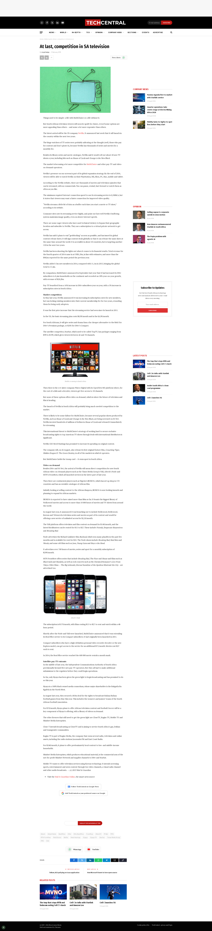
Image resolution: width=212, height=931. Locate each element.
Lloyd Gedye (45, 52)
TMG (42, 841)
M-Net (106, 834)
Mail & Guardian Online (65, 776)
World (63, 32)
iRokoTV (98, 834)
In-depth (76, 32)
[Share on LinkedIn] (46, 57)
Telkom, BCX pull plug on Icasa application (64, 873)
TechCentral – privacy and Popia (162, 925)
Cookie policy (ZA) (143, 925)
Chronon (58, 927)
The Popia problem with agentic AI (156, 237)
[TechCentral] (106, 23)
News (51, 32)
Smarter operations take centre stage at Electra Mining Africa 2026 (159, 110)
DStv (69, 834)
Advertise (158, 32)
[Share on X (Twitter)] (42, 57)
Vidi (47, 841)
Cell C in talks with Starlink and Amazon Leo (81, 903)
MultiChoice (92, 164)
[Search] (171, 32)
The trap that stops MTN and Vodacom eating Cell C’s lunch (53, 903)
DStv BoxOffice (79, 834)
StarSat (102, 837)
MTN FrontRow (46, 837)
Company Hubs (115, 32)
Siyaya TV (93, 837)
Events (145, 32)
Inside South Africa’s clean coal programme (157, 386)
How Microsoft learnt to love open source (102, 873)
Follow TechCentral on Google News (85, 787)
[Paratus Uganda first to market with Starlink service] (139, 97)
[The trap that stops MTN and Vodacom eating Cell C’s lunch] (53, 892)
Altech (43, 834)
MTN (112, 834)
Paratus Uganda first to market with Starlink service (159, 96)
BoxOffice (62, 834)
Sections (132, 32)
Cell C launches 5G (108, 902)
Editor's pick (48, 39)
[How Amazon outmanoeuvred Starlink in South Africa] (139, 227)
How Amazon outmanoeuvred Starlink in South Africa (159, 225)
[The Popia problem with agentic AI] (139, 239)
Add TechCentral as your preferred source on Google (85, 793)
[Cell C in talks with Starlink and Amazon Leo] (83, 892)
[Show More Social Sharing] (51, 57)
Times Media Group (113, 837)
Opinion (98, 32)
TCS (88, 32)
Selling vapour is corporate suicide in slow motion (158, 213)
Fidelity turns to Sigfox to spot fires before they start (159, 123)
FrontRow (89, 834)
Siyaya (85, 837)
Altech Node (52, 834)
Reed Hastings (75, 837)
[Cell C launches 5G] (113, 892)
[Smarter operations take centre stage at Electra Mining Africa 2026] (139, 110)
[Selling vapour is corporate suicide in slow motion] (139, 215)
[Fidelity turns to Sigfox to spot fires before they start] (139, 124)
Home (41, 39)
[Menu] (41, 32)
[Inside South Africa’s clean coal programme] (139, 388)
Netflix (81, 133)
